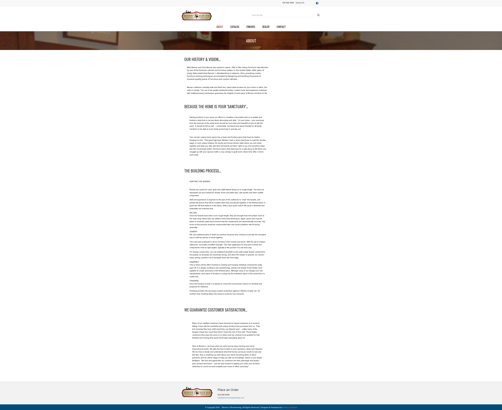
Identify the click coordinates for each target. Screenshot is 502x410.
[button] (317, 3)
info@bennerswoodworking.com (231, 398)
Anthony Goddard (289, 407)
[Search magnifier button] (318, 15)
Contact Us (300, 2)
